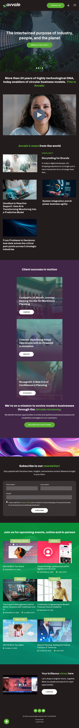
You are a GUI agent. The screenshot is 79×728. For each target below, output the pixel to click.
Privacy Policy (25, 502)
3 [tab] (40, 68)
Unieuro (26, 354)
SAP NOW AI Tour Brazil (13, 566)
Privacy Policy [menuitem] (39, 719)
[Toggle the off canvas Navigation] (74, 5)
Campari (26, 312)
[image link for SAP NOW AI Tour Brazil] (20, 552)
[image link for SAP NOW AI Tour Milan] (20, 631)
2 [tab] (38, 68)
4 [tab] (42, 68)
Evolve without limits (39, 40)
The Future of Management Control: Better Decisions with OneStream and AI (19, 606)
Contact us (56, 5)
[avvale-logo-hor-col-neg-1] (11, 5)
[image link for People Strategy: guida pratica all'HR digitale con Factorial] (54, 552)
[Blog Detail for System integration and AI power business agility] (59, 188)
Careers (49, 692)
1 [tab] (36, 68)
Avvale (30, 716)
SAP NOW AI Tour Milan (13, 645)
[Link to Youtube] (43, 711)
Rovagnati (27, 393)
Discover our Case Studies (39, 425)
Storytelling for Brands (55, 158)
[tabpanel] (39, 38)
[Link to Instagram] (39, 711)
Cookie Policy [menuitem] (40, 722)
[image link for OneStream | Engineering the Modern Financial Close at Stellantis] (54, 590)
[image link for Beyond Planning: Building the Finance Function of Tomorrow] (54, 631)
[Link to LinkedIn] (35, 711)
